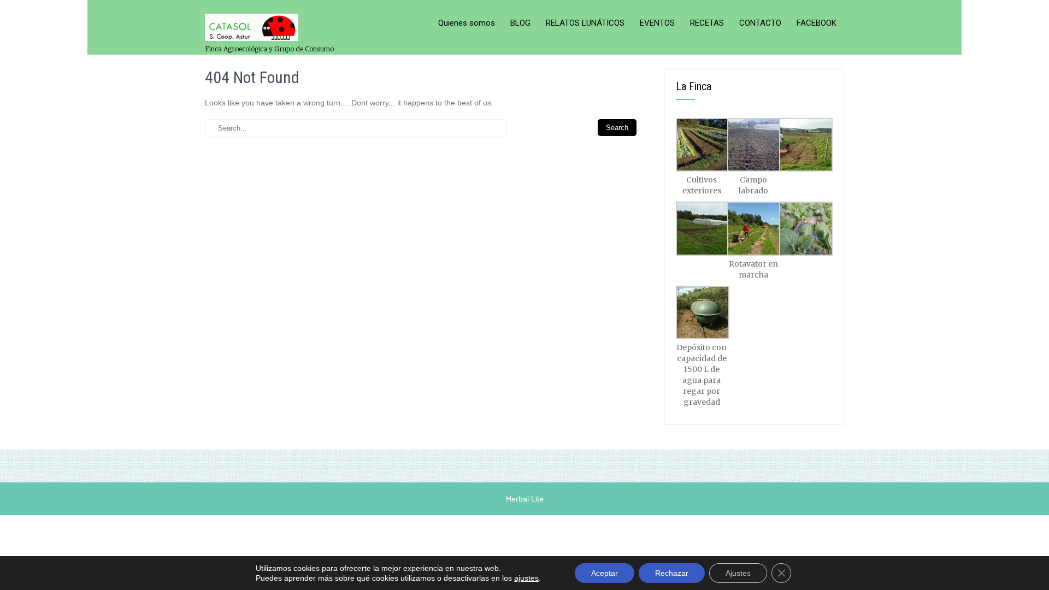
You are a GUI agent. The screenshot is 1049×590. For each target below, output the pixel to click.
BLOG (520, 23)
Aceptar (604, 573)
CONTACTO (760, 23)
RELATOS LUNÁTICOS (585, 23)
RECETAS (707, 23)
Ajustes (738, 573)
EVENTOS (657, 23)
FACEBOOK (816, 23)
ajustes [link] (526, 578)
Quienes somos (466, 23)
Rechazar (671, 573)
